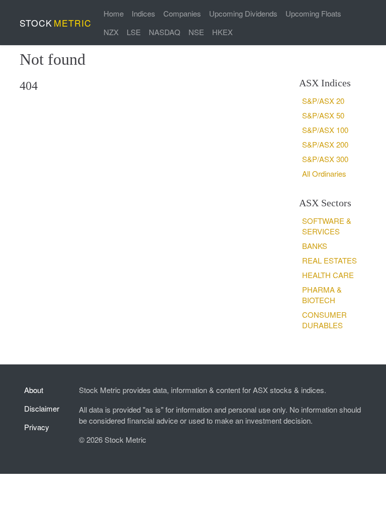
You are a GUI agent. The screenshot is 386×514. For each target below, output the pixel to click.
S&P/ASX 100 (325, 129)
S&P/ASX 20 (323, 100)
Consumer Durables (324, 319)
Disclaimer (41, 408)
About (33, 389)
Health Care (328, 275)
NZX (111, 32)
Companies (182, 13)
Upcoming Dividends (243, 13)
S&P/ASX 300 (325, 159)
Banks (314, 245)
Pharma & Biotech (322, 294)
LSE (134, 32)
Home (114, 13)
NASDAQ (164, 32)
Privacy (36, 427)
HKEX (222, 32)
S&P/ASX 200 (325, 144)
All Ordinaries (324, 173)
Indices (143, 13)
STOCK (55, 23)
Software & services (326, 225)
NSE (196, 32)
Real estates (329, 260)
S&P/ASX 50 (323, 115)
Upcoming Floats (313, 13)
